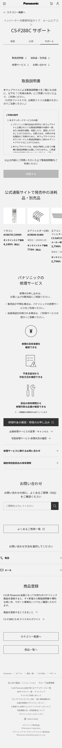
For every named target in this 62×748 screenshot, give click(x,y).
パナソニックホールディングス (31, 714)
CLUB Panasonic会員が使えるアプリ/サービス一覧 (31, 688)
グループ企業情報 (46, 682)
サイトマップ (40, 691)
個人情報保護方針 (43, 699)
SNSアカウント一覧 (24, 691)
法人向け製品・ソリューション (22, 682)
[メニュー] (4, 3)
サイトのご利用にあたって (31, 695)
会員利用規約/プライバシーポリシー (31, 703)
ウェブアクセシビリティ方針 (23, 699)
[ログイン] (58, 3)
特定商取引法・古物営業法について (31, 710)
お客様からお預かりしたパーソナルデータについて (31, 706)
